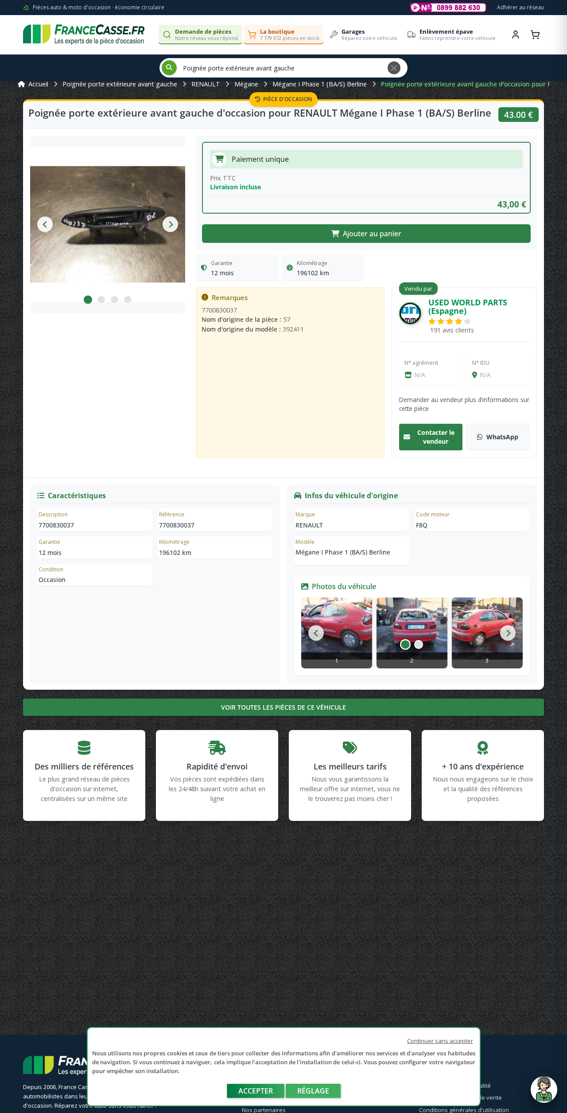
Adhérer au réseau (520, 7)
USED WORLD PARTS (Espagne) (467, 306)
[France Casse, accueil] (83, 34)
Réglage (313, 1091)
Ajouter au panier (372, 233)
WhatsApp (502, 437)
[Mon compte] (515, 34)
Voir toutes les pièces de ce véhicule (283, 707)
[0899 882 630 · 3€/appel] (448, 7)
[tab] (87, 299)
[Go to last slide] (316, 633)
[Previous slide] (45, 224)
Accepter (255, 1091)
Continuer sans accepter (440, 1041)
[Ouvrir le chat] (544, 1094)
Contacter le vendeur (435, 436)
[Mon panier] (535, 34)
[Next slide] (170, 224)
